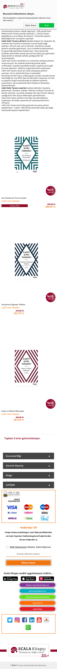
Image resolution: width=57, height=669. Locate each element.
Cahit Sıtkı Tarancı (10, 201)
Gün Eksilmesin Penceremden (14, 198)
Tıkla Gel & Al (37, 603)
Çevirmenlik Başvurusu (37, 591)
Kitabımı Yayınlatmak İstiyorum (37, 585)
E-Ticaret (19, 665)
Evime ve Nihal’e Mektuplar (12, 411)
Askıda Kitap (37, 609)
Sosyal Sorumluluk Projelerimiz (37, 597)
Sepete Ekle (14, 205)
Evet (47, 25)
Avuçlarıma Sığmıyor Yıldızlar (13, 304)
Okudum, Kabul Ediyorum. (30, 547)
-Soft (13, 665)
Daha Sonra (30, 25)
